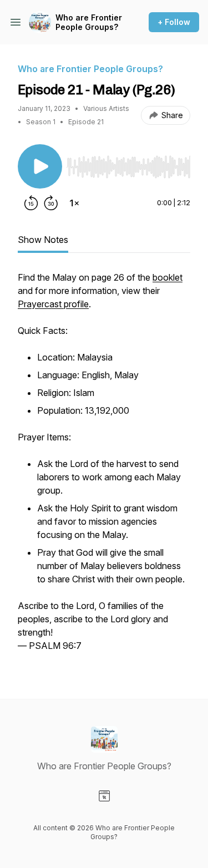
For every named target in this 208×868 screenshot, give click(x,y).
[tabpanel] (104, 467)
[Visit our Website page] (104, 795)
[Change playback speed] (74, 203)
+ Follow (174, 22)
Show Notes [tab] (43, 239)
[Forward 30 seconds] (51, 203)
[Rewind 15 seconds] (31, 203)
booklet (167, 277)
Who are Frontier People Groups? (88, 22)
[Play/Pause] (40, 166)
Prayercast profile (53, 303)
